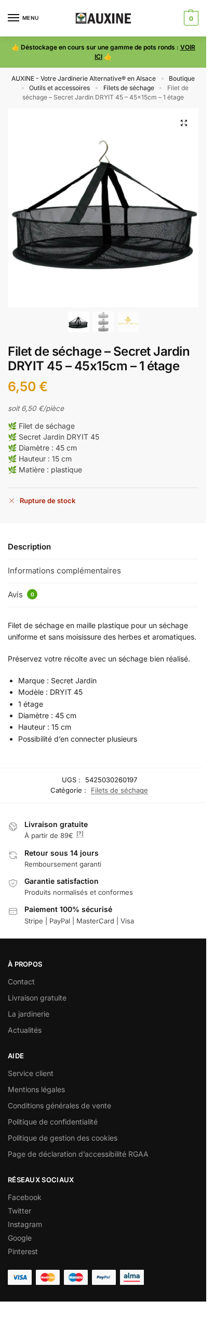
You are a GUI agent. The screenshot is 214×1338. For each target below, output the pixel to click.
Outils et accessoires (59, 88)
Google (20, 1237)
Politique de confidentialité (53, 1121)
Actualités (25, 1030)
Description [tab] (29, 547)
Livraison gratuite (37, 997)
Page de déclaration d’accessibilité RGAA (78, 1153)
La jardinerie (28, 1013)
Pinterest (23, 1251)
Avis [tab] (21, 594)
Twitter (19, 1210)
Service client (31, 1073)
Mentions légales (36, 1089)
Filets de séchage (128, 88)
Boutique (182, 78)
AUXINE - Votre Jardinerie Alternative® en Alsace (83, 78)
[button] (189, 18)
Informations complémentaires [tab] (64, 571)
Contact (21, 981)
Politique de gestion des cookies (62, 1137)
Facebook (25, 1197)
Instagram (25, 1224)
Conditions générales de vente (59, 1105)
